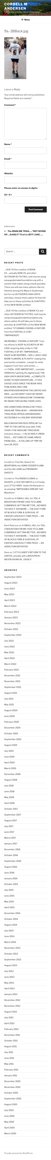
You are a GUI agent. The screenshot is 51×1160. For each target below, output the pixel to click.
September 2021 (12, 687)
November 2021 (12, 681)
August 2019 (10, 745)
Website (8, 173)
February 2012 (11, 1029)
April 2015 (9, 907)
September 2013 (12, 959)
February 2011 (11, 1069)
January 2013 (10, 994)
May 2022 (9, 652)
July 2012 (8, 1017)
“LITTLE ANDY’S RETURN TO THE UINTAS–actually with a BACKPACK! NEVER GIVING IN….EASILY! (25, 556)
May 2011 (9, 1064)
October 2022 (11, 629)
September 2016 (12, 861)
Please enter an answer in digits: (21, 188)
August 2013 (10, 965)
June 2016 (9, 872)
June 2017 (9, 832)
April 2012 (9, 1023)
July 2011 (8, 1052)
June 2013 (9, 977)
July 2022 (9, 641)
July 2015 (9, 890)
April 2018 (9, 803)
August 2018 (10, 780)
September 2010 (12, 1098)
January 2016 (10, 878)
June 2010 (9, 1116)
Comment (10, 105)
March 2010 (10, 1133)
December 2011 (12, 1035)
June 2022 (9, 646)
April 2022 (9, 658)
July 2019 (9, 751)
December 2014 (12, 913)
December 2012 (12, 1000)
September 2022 (12, 635)
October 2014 (11, 919)
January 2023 (11, 617)
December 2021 (12, 675)
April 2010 (9, 1127)
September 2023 (13, 577)
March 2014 (10, 942)
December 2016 (12, 849)
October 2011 (11, 1040)
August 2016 (10, 867)
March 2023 (10, 606)
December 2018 (12, 774)
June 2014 (9, 936)
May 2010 (9, 1122)
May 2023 (9, 594)
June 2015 (9, 896)
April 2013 (9, 988)
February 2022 (11, 669)
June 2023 (9, 588)
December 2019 (12, 727)
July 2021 (8, 699)
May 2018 (9, 797)
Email (7, 159)
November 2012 (12, 1006)
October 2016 (11, 855)
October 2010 (11, 1093)
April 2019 (9, 762)
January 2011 (10, 1075)
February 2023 (11, 612)
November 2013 (12, 948)
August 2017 (10, 820)
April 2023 (9, 600)
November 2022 (12, 623)
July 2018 (9, 785)
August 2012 (10, 1011)
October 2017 (11, 809)
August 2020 (10, 710)
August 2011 (10, 1046)
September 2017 (12, 814)
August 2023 (10, 583)
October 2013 (11, 953)
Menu (27, 19)
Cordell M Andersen (15, 6)
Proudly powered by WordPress (18, 1153)
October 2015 (11, 884)
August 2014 (10, 925)
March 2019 (10, 768)
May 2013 (9, 983)
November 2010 (12, 1087)
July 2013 (9, 971)
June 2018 (9, 791)
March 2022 (10, 664)
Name (8, 144)
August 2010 (10, 1104)
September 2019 (12, 739)
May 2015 (9, 901)
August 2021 (10, 693)
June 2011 (9, 1058)
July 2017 (8, 826)
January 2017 (10, 843)
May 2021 (9, 704)
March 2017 (10, 838)
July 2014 (9, 930)
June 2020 (9, 716)
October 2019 (11, 733)
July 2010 (9, 1110)
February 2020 (11, 722)
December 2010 (12, 1081)
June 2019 (9, 756)
